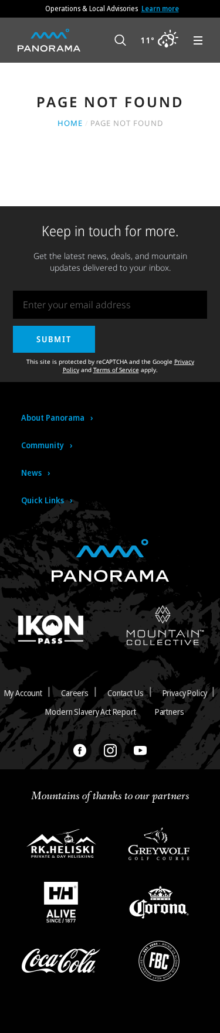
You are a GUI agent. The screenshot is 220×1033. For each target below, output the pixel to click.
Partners (169, 711)
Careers (75, 692)
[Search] (120, 40)
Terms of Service (116, 370)
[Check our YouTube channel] (140, 750)
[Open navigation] (198, 40)
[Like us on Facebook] (80, 750)
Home (70, 123)
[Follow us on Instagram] (110, 750)
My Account (23, 692)
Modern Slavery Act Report (90, 711)
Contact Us (125, 692)
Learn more (160, 8)
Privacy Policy (185, 692)
